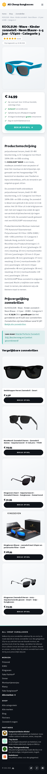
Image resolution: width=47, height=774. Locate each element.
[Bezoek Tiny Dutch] (4, 741)
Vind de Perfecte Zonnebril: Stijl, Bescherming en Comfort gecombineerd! (22, 337)
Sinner (5, 678)
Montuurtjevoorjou (10, 682)
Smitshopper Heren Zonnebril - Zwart (20, 390)
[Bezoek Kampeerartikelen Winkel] (4, 733)
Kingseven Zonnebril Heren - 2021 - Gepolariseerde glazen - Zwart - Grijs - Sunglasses (21, 599)
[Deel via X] (31, 768)
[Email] (42, 768)
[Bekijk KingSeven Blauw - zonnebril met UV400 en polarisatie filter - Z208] (23, 527)
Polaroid (6, 662)
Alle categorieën (9, 705)
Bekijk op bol (22, 127)
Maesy (5, 686)
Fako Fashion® (8, 674)
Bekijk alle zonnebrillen (15, 324)
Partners (6, 717)
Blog (4, 713)
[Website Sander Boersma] (13, 768)
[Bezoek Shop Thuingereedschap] (4, 749)
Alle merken (7, 709)
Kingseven (6, 670)
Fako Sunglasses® (10, 690)
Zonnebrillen (20, 14)
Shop (11, 14)
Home (4, 14)
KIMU (4, 666)
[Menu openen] (42, 4)
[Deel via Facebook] (36, 768)
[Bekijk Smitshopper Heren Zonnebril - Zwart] (23, 372)
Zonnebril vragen (9, 721)
